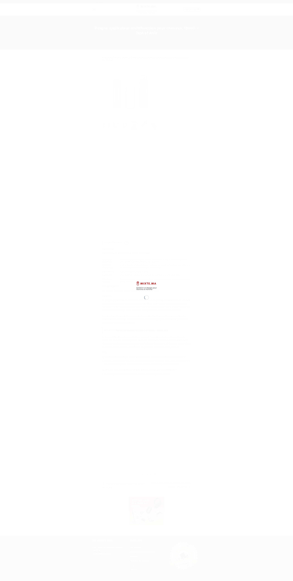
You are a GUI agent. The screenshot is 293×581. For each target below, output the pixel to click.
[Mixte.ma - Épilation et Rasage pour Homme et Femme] (146, 283)
